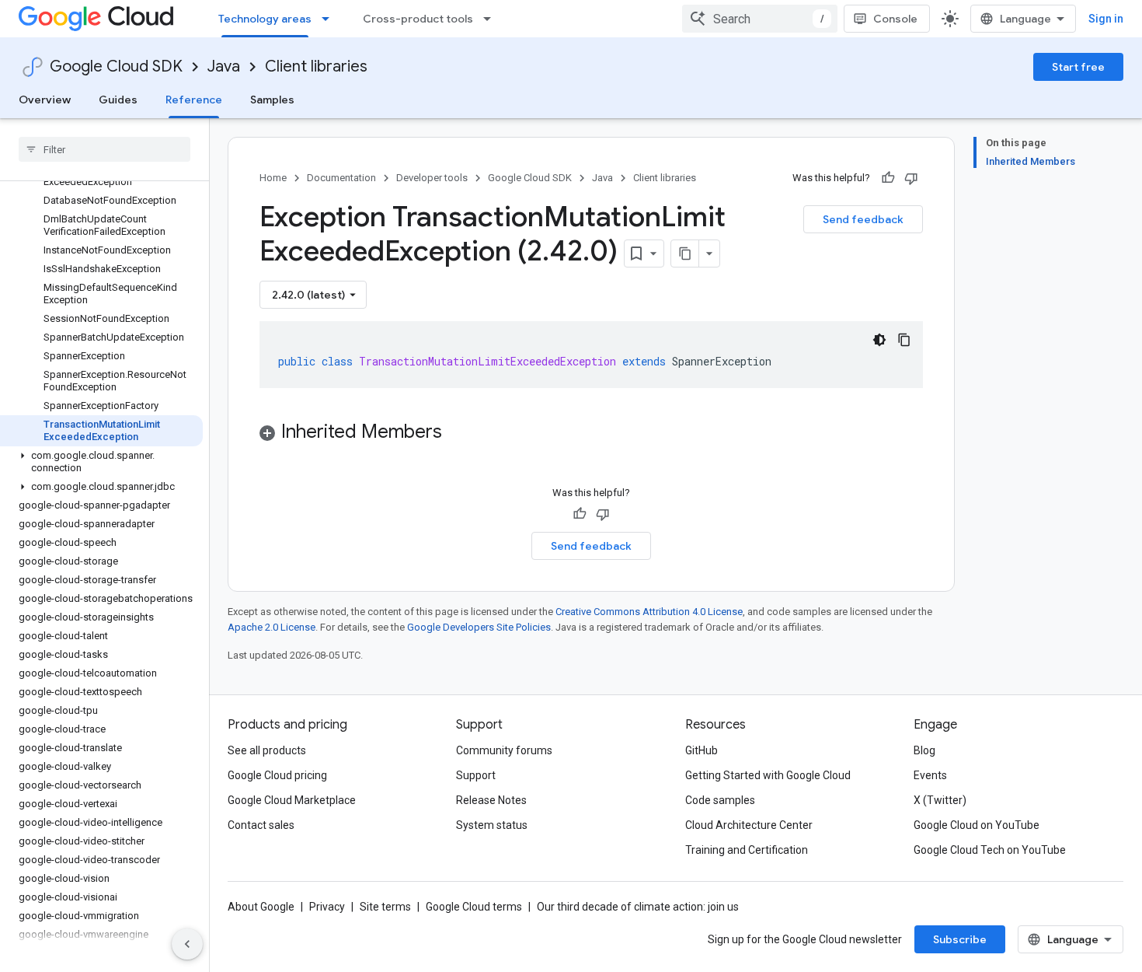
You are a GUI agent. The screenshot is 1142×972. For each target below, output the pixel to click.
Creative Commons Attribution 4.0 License (649, 611)
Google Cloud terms (474, 906)
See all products (267, 750)
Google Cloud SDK (116, 66)
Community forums (504, 750)
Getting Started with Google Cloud (768, 775)
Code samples (720, 800)
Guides (118, 100)
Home (273, 178)
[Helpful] (888, 178)
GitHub (701, 750)
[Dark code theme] (879, 339)
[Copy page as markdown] (685, 253)
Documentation (341, 178)
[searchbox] (104, 149)
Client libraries (316, 66)
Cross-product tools (418, 19)
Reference (193, 100)
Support (476, 775)
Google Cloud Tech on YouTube (990, 850)
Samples (272, 100)
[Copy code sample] (904, 339)
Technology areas (265, 19)
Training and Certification (746, 850)
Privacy (327, 906)
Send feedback (863, 219)
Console (895, 19)
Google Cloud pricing (277, 775)
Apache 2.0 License (271, 627)
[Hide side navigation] (187, 944)
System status (491, 825)
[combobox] (759, 19)
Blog (924, 750)
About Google (261, 906)
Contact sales (261, 825)
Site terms (385, 906)
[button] (101, 461)
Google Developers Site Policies (479, 627)
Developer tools (432, 178)
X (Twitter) (940, 800)
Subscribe (960, 939)
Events (930, 775)
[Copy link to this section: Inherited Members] (457, 433)
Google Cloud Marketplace (292, 800)
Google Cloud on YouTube (976, 825)
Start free (1078, 67)
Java (223, 66)
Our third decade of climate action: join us (638, 906)
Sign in (1105, 18)
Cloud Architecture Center (749, 825)
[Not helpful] (911, 178)
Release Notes (491, 800)
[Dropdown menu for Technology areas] (330, 18)
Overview (45, 100)
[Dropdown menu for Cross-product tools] (491, 18)
